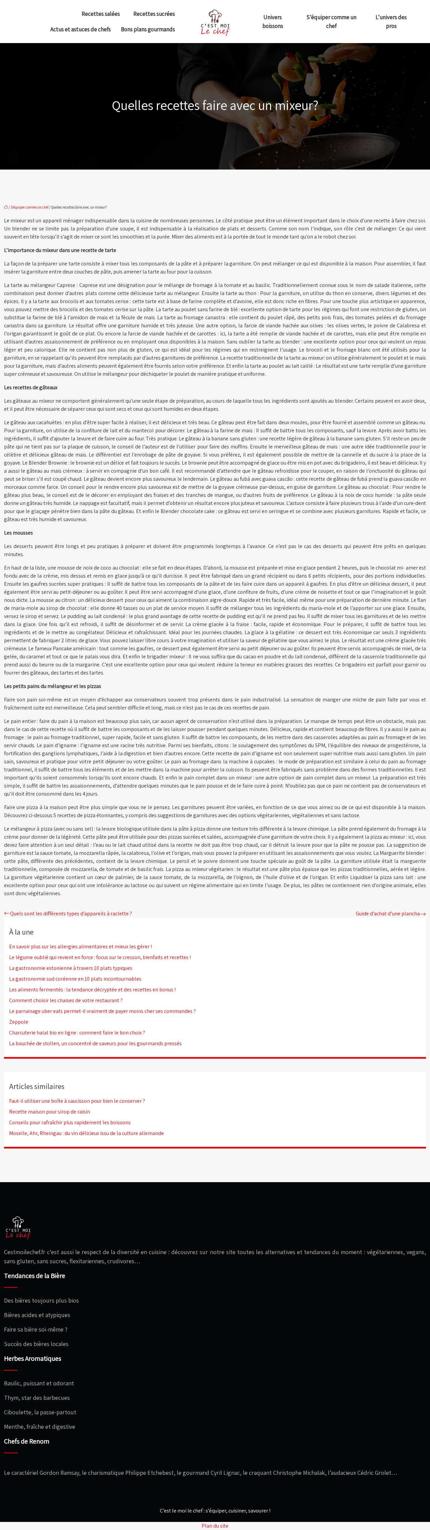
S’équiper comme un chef (331, 21)
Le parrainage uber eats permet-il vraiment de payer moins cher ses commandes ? (102, 1011)
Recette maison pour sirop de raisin (49, 1111)
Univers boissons (272, 21)
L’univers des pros (391, 21)
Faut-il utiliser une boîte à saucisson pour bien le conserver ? (77, 1100)
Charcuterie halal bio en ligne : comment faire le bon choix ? (77, 1032)
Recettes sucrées (154, 13)
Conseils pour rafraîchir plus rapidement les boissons (70, 1122)
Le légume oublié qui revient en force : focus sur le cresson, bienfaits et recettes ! (100, 957)
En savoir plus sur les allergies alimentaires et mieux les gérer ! (80, 946)
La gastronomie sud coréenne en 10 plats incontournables (75, 978)
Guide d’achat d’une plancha (388, 913)
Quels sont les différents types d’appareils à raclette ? (71, 913)
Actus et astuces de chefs (80, 29)
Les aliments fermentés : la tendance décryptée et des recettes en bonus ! (92, 989)
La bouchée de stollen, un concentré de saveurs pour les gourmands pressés (95, 1043)
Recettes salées (101, 13)
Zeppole (18, 1021)
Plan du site (215, 1525)
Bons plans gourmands (148, 29)
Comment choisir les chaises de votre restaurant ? (66, 1000)
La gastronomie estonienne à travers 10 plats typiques (70, 968)
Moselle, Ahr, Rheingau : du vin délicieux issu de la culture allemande (86, 1133)
